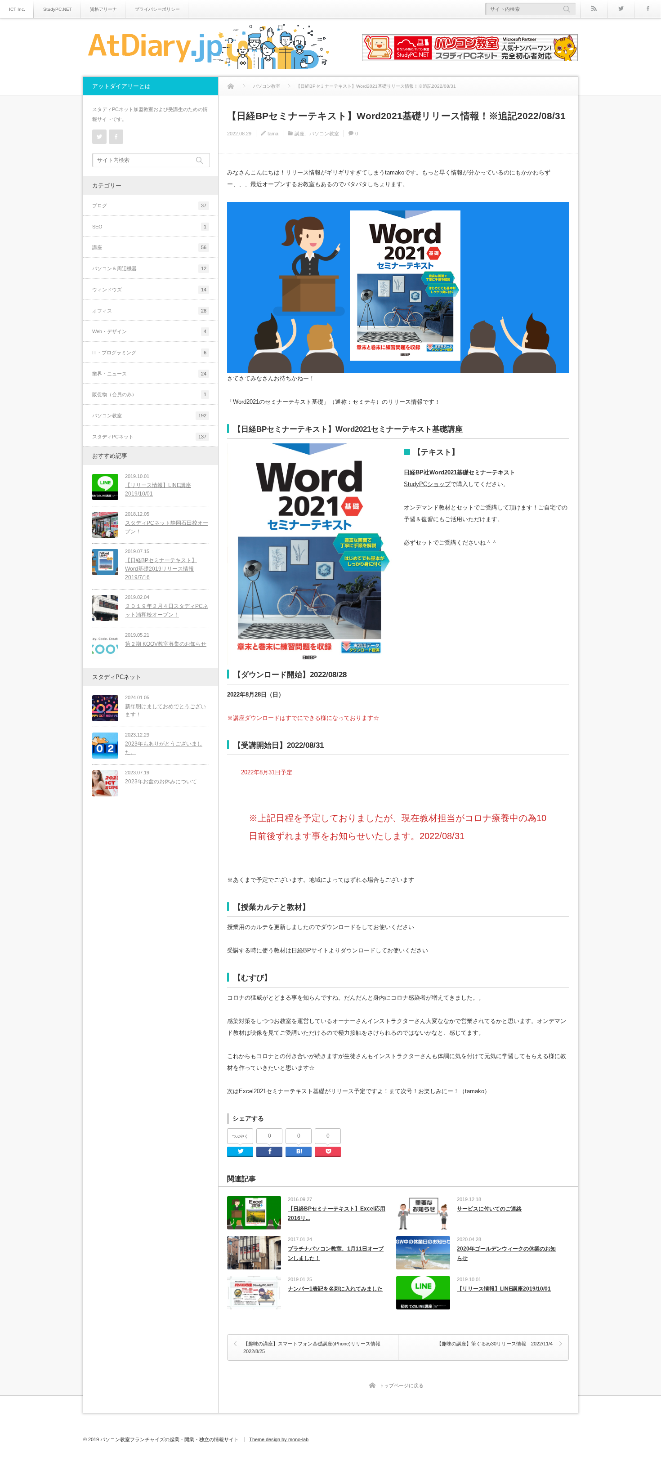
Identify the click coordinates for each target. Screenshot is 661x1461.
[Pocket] (328, 1152)
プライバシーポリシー (157, 9)
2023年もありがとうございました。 (163, 748)
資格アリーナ (103, 9)
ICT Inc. (17, 9)
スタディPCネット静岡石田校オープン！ (166, 527)
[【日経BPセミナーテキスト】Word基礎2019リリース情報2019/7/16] (105, 562)
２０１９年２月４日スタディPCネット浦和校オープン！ (166, 610)
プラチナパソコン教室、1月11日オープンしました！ (336, 1254)
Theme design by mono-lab (278, 1439)
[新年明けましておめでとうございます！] (105, 708)
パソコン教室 (324, 133)
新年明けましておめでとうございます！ (165, 710)
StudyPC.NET (57, 9)
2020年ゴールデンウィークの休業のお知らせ (506, 1254)
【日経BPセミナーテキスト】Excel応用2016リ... (336, 1214)
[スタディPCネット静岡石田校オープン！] (105, 525)
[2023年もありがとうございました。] (105, 746)
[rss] (593, 9)
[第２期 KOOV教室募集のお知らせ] (105, 646)
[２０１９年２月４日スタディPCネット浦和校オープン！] (105, 608)
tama (273, 133)
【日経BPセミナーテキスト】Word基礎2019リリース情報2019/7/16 (161, 568)
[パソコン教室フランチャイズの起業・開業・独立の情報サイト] (208, 48)
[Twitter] (620, 9)
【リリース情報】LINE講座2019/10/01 (504, 1289)
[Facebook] (647, 9)
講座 (299, 133)
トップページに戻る (401, 1385)
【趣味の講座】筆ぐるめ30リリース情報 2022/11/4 (495, 1343)
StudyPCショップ (427, 484)
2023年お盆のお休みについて (161, 781)
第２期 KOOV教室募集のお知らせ (165, 644)
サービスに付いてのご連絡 (489, 1209)
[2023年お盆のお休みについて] (105, 783)
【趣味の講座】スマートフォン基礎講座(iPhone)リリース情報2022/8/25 (311, 1347)
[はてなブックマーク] (299, 1152)
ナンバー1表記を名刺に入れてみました (335, 1289)
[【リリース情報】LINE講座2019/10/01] (105, 487)
